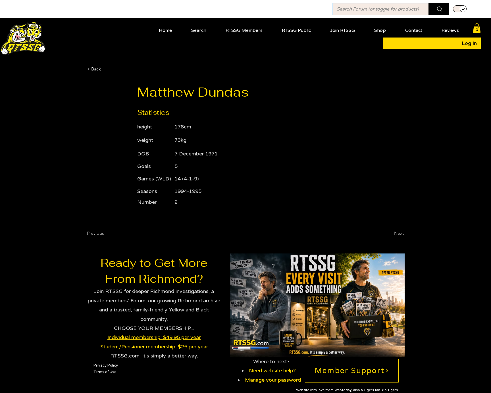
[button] (248, 28)
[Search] (438, 9)
